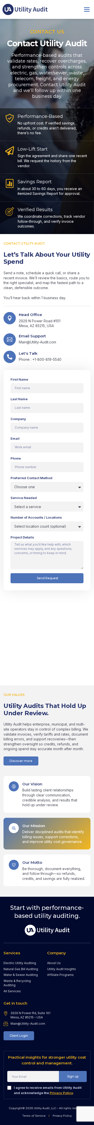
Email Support (32, 336)
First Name (19, 379)
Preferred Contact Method (31, 478)
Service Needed (24, 498)
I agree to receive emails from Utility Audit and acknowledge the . (47, 1090)
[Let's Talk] (10, 357)
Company (18, 419)
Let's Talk (28, 353)
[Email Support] (10, 339)
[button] (87, 9)
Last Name (19, 399)
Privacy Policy (61, 1093)
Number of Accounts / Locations (36, 517)
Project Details (22, 537)
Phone (16, 458)
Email (15, 438)
